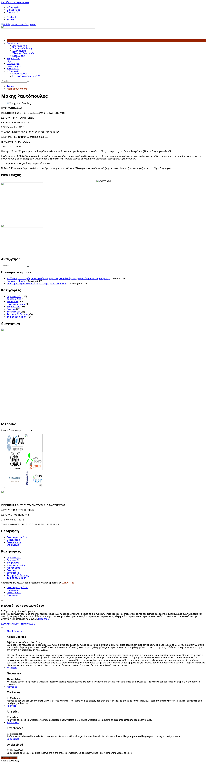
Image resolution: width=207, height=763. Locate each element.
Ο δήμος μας (13, 9)
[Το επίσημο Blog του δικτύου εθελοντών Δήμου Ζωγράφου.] (34, 469)
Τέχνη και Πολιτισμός (23, 53)
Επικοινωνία (13, 12)
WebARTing (68, 582)
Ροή (9, 61)
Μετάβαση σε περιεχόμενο (15, 2)
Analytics (11, 705)
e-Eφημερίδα (13, 7)
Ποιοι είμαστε (14, 66)
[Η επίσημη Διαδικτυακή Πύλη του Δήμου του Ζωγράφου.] (15, 469)
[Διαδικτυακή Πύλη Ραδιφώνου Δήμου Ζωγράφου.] (34, 451)
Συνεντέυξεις (19, 50)
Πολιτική (11, 309)
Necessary (12, 667)
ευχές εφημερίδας (16, 304)
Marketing (12, 686)
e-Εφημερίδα (13, 71)
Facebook (11, 17)
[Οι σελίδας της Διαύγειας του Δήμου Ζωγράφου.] (15, 451)
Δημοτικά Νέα (19, 45)
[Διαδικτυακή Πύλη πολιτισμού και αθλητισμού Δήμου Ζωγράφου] (34, 487)
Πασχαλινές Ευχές (16, 281)
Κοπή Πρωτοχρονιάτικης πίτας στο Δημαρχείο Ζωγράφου (36, 283)
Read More (43, 619)
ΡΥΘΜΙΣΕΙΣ (29, 623)
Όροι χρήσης (13, 540)
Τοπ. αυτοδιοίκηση (22, 48)
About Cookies (14, 631)
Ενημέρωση (13, 43)
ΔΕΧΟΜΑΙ (6, 623)
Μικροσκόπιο (13, 58)
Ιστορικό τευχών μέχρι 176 (26, 76)
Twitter (10, 19)
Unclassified (13, 739)
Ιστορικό (5, 430)
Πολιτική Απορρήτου (17, 537)
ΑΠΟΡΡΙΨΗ (17, 623)
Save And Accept (9, 758)
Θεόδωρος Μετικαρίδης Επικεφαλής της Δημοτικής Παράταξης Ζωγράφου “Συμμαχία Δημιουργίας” (58, 278)
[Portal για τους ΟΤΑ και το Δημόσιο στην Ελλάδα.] (15, 487)
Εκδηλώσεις (18, 56)
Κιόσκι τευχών (19, 73)
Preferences (13, 722)
